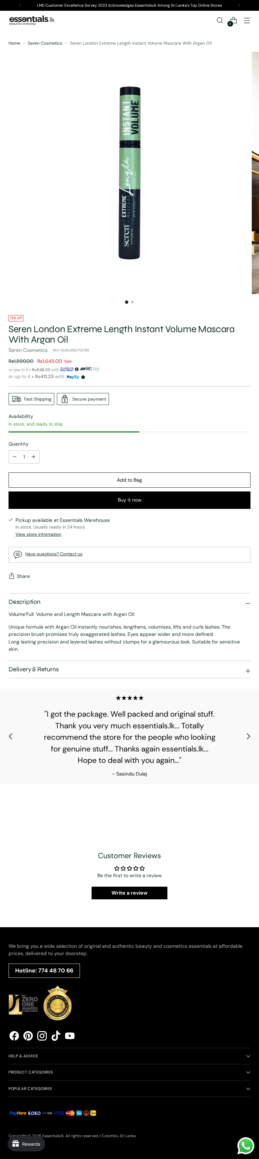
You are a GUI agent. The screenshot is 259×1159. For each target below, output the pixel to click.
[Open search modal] (220, 20)
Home (14, 43)
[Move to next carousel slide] (248, 736)
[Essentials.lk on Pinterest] (28, 1037)
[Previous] (20, 5)
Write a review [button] (129, 893)
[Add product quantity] (14, 457)
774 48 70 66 (55, 970)
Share (23, 576)
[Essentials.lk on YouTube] (69, 1037)
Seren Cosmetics (45, 43)
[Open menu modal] (247, 20)
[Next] (239, 5)
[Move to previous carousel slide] (11, 736)
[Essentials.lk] (32, 20)
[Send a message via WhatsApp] (246, 1146)
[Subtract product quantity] (33, 457)
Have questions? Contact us (53, 554)
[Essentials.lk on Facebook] (14, 1037)
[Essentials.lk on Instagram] (42, 1037)
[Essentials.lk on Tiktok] (56, 1037)
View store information (38, 534)
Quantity (19, 443)
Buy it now (130, 500)
